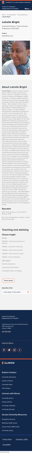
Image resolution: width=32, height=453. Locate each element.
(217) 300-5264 (6, 331)
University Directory (8, 409)
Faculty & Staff (11, 15)
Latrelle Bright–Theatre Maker (12, 292)
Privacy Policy (7, 439)
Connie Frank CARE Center (10, 427)
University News (7, 384)
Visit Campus (6, 388)
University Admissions (9, 377)
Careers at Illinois (7, 381)
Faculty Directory (22, 15)
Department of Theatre (10, 9)
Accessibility (7, 445)
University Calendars (8, 406)
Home (3, 15)
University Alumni (7, 398)
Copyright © (22, 439)
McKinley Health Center (9, 423)
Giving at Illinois (7, 402)
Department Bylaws (7, 343)
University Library (7, 430)
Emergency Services (8, 419)
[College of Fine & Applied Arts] (10, 7)
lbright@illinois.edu (7, 36)
